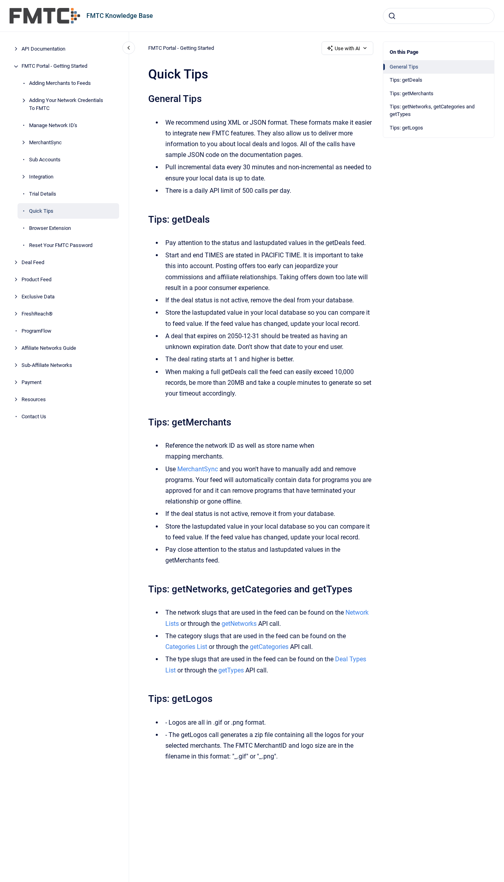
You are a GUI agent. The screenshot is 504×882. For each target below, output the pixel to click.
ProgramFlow (36, 331)
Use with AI (347, 48)
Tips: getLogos (406, 128)
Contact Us (34, 416)
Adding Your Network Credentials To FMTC (66, 105)
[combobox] (438, 16)
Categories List (186, 647)
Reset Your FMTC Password (60, 245)
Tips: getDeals (406, 80)
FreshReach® (37, 314)
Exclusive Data (38, 297)
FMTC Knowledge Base (119, 16)
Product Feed (36, 279)
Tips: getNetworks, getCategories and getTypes (432, 111)
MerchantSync (45, 142)
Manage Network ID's (53, 125)
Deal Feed (33, 262)
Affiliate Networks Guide (49, 348)
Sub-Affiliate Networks (47, 365)
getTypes (231, 670)
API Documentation (43, 49)
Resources (34, 399)
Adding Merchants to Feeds (60, 83)
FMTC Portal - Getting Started (54, 66)
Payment (31, 382)
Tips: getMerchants (411, 93)
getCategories (269, 647)
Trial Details (42, 194)
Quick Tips (41, 211)
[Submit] (392, 16)
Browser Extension (50, 228)
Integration (41, 177)
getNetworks (239, 623)
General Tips (404, 67)
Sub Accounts (45, 160)
